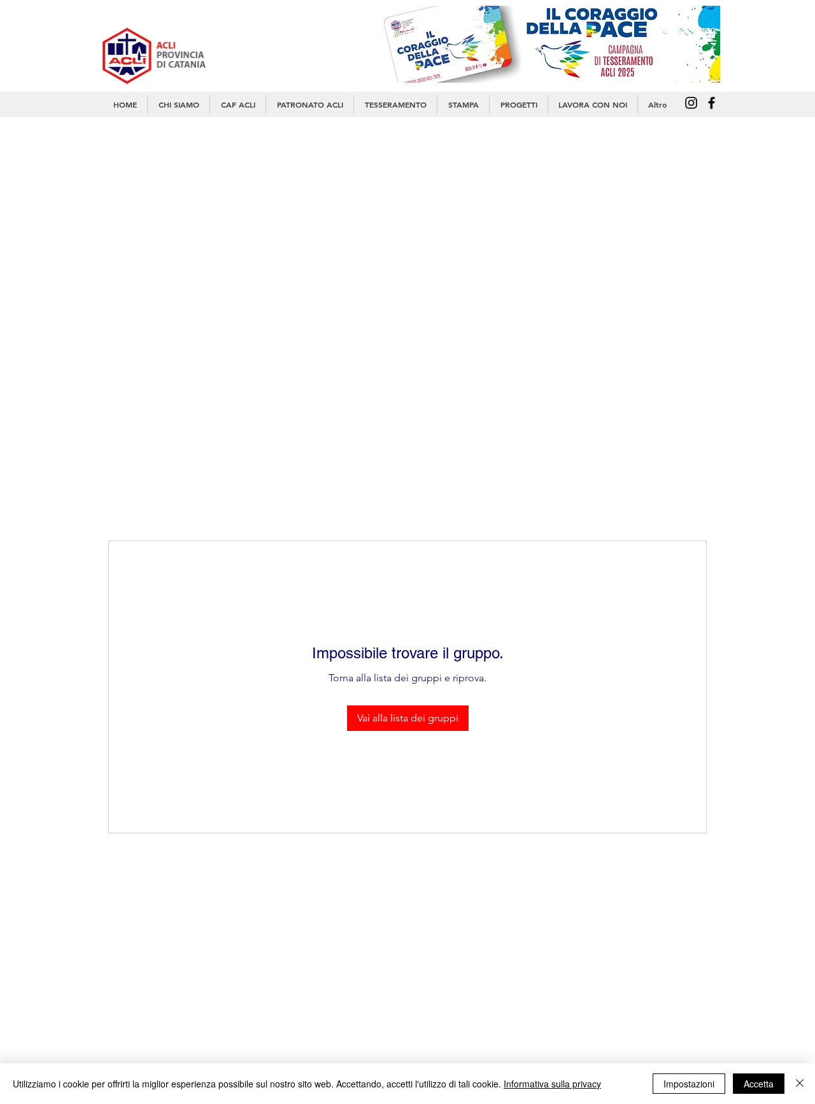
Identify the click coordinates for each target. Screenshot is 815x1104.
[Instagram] (691, 103)
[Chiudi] (799, 1083)
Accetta (759, 1083)
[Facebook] (711, 103)
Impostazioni (688, 1083)
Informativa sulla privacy (552, 1083)
